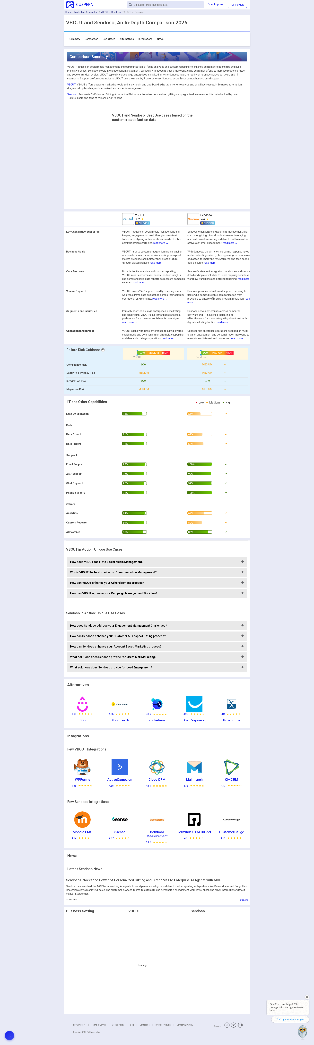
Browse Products (163, 1025)
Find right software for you (290, 1019)
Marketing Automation (86, 12)
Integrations (145, 39)
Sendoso (116, 12)
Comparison (91, 39)
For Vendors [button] (237, 4)
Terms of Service (98, 1025)
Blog (132, 1025)
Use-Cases (109, 39)
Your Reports (216, 4)
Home (68, 12)
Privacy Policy (79, 1025)
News (160, 39)
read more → (160, 242)
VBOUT (105, 12)
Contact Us (145, 1025)
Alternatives (127, 39)
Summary (75, 39)
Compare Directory (185, 1025)
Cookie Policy (118, 1025)
